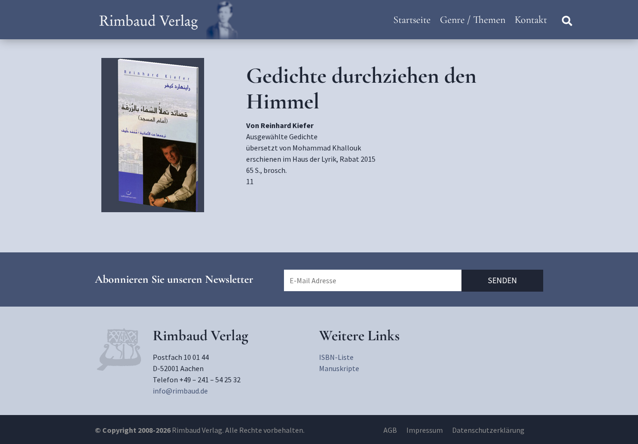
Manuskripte (339, 368)
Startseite (412, 20)
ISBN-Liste (336, 357)
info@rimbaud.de (180, 390)
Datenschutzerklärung (488, 430)
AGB (390, 430)
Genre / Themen (472, 20)
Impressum (424, 430)
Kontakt (531, 20)
